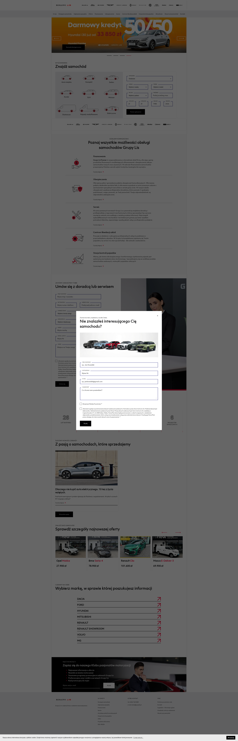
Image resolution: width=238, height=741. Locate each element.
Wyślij (85, 423)
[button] (224, 737)
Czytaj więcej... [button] (138, 737)
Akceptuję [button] (231, 737)
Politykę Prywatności (95, 404)
